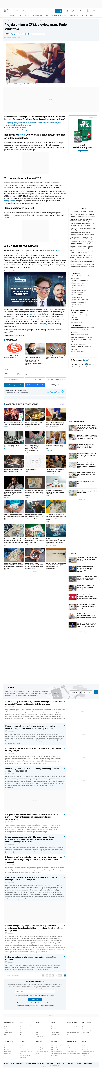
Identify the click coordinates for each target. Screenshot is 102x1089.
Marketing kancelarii (34, 695)
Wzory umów (74, 319)
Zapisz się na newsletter (58, 379)
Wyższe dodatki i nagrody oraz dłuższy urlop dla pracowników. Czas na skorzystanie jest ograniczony (82, 260)
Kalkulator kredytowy (76, 297)
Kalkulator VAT (54, 1047)
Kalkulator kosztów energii (78, 290)
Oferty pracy (85, 1055)
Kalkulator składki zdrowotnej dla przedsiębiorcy (80, 277)
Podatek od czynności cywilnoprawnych (82, 346)
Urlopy (21, 1030)
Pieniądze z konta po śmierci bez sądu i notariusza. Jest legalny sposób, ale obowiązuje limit (81, 242)
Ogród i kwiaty (85, 1032)
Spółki (52, 1027)
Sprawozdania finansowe (73, 1032)
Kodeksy (37, 1053)
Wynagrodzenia (24, 1027)
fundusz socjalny (15, 374)
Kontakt (70, 1063)
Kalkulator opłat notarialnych (79, 302)
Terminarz (77, 360)
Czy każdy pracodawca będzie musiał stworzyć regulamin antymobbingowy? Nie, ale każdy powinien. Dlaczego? (82, 256)
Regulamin (50, 1063)
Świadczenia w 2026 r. (77, 421)
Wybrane (91, 211)
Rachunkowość (8, 1027)
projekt (21, 134)
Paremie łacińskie (21, 695)
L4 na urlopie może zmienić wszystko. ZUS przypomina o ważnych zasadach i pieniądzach (82, 224)
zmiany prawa (26, 374)
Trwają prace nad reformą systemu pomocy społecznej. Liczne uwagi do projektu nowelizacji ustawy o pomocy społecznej (82, 247)
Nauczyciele (23, 1047)
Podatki (6, 1025)
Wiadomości (21, 20)
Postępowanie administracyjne (79, 315)
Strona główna (8, 20)
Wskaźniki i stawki (72, 1041)
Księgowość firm (9, 1022)
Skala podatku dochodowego (74, 1053)
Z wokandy (46, 693)
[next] (65, 975)
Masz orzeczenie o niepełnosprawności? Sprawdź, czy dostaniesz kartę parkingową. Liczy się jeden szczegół (82, 238)
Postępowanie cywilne (77, 312)
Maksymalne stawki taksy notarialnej (81, 339)
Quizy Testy (74, 349)
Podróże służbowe (71, 1049)
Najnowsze (83, 211)
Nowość (83, 145)
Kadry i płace (7, 1051)
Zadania (6, 1047)
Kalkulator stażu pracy (56, 1051)
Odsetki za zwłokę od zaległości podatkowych (80, 331)
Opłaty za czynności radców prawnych (81, 337)
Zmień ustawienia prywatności (35, 1063)
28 (86, 364)
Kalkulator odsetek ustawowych (80, 299)
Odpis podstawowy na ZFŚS (16, 127)
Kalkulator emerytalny (77, 292)
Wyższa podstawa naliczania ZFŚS (18, 125)
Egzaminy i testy (24, 1049)
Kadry (20, 15)
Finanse (84, 1028)
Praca (28, 691)
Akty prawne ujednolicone (41, 1051)
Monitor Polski (39, 1046)
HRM (21, 1034)
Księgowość (12, 15)
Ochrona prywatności (17, 1063)
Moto (65, 15)
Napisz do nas (37, 379)
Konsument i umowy (19, 691)
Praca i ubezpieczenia (56, 1028)
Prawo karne (74, 317)
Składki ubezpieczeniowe (73, 1047)
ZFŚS (7, 374)
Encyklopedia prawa (22, 693)
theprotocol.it (85, 1053)
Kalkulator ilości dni (76, 295)
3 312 (60, 975)
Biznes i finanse (55, 1025)
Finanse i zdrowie (55, 1034)
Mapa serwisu (88, 1063)
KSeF (91, 15)
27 (83, 364)
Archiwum (84, 1046)
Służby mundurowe (35, 693)
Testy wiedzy (23, 1057)
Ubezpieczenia (23, 1028)
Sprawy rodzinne (47, 691)
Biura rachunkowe (72, 1022)
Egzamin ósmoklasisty (25, 1055)
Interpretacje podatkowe (77, 351)
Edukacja (84, 15)
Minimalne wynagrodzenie (73, 1046)
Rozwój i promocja (9, 1049)
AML (68, 1034)
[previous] (43, 975)
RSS (64, 1063)
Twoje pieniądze (56, 15)
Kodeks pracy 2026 (83, 147)
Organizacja (7, 1044)
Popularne (75, 211)
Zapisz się (35, 999)
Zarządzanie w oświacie (26, 1051)
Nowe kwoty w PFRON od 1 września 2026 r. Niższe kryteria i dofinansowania (82, 229)
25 (76, 364)
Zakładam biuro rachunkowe (74, 1025)
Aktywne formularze (80, 310)
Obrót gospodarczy (9, 1028)
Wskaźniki (77, 325)
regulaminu (35, 995)
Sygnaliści (55, 693)
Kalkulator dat (74, 307)
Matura (22, 1053)
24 (72, 364)
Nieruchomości (74, 15)
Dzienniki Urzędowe (40, 1047)
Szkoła (21, 1046)
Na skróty (84, 1041)
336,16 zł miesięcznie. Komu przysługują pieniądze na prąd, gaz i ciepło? (81, 251)
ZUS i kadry (7, 1030)
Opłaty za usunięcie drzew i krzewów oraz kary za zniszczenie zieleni (82, 343)
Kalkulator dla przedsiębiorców (79, 280)
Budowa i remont (86, 1030)
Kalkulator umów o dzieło (78, 287)
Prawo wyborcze (9, 695)
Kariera (58, 1063)
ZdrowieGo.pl (85, 1044)
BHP (21, 1032)
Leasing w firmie (55, 1032)
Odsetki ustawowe (71, 1051)
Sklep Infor (38, 1034)
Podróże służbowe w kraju (73, 1044)
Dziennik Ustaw (39, 1044)
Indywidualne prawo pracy (26, 1025)
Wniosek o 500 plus (76, 322)
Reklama (78, 1063)
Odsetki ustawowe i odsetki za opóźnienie (82, 327)
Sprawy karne (36, 691)
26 (79, 364)
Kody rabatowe (86, 1047)
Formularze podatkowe (88, 1051)
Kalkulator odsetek (55, 1049)
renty (50, 324)
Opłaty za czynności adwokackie (80, 334)
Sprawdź (83, 152)
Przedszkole (23, 1044)
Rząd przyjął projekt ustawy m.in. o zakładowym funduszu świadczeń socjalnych (34, 123)
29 (90, 364)
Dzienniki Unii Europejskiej (42, 1049)
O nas (6, 1063)
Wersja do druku (15, 379)
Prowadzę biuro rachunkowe (74, 1027)
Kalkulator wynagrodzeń (77, 283)
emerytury (32, 314)
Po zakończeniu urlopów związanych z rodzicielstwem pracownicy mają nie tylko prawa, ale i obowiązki (82, 220)
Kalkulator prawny (76, 304)
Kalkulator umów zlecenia (78, 285)
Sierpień (86, 360)
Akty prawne (38, 1041)
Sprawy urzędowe (9, 693)
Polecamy (72, 553)
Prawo (46, 15)
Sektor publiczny (37, 15)
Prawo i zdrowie (39, 1036)
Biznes (27, 15)
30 (93, 364)
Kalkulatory (77, 273)
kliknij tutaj (44, 1006)
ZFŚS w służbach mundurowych (17, 130)
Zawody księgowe (8, 1032)
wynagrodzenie (20, 193)
